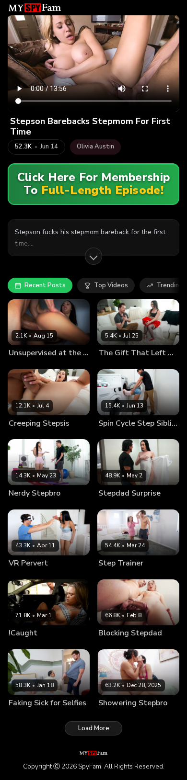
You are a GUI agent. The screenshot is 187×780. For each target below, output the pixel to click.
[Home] (35, 7)
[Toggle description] (93, 256)
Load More (93, 728)
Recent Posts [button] (45, 285)
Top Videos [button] (111, 285)
